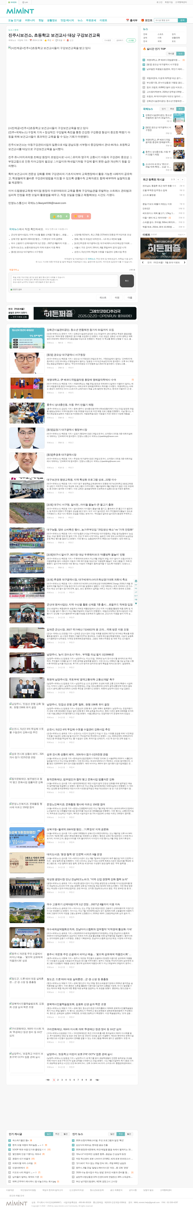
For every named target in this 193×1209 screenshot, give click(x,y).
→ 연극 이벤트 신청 (18, 317)
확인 (127, 281)
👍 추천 (48, 40)
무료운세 (91, 20)
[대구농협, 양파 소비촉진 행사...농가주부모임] (27, 538)
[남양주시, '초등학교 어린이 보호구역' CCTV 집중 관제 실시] (27, 1062)
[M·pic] (25, 2)
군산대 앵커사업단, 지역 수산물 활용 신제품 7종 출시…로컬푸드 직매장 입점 (40, 234)
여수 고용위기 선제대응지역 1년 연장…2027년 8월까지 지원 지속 (40, 243)
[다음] (184, 262)
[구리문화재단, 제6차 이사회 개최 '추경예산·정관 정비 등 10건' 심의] (27, 1037)
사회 (159, 38)
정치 (174, 34)
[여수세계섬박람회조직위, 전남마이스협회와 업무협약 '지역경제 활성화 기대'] (27, 937)
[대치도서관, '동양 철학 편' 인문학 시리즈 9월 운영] (27, 862)
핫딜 (41, 20)
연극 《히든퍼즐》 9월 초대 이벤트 (163, 262)
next (136, 596)
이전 (117, 297)
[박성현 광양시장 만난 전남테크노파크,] (27, 887)
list (136, 592)
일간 (49, 1134)
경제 (145, 38)
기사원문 (107, 40)
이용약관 (10, 1190)
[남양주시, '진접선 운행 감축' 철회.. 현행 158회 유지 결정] (27, 712)
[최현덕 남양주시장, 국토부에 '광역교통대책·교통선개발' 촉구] (27, 687)
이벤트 (103, 20)
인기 (164, 109)
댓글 (136, 600)
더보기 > (181, 235)
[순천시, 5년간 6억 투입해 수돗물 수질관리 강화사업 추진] (27, 737)
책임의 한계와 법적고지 (52, 1190)
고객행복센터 (166, 1190)
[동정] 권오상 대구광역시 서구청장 (27, 252)
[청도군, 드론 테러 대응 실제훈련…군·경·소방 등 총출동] (27, 987)
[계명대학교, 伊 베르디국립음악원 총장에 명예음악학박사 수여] (27, 388)
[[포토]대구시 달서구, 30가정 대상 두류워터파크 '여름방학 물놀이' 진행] (27, 563)
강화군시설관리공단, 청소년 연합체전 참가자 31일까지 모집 (159, 118)
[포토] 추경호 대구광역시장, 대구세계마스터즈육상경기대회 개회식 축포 (103, 243)
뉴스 (80, 20)
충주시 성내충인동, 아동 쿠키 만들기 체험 (158, 153)
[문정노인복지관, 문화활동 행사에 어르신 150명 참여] (27, 812)
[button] (158, 2)
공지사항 (133, 1190)
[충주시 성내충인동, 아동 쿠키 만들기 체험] (27, 413)
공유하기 (119, 40)
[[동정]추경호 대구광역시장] (27, 463)
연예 (145, 34)
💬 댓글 (60, 40)
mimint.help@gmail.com (149, 1202)
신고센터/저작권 (76, 1190)
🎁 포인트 (146, 20)
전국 (145, 41)
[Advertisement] (154, 11)
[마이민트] (12, 2)
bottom (136, 604)
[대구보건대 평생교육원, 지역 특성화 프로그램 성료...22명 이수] (27, 488)
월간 (66, 1134)
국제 (159, 41)
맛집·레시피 (67, 20)
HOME (136, 581)
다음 (130, 297)
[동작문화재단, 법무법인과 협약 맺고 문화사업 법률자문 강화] (27, 787)
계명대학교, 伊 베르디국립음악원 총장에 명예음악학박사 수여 (159, 142)
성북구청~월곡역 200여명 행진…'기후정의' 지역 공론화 (36, 239)
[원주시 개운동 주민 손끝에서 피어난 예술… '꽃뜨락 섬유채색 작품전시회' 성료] (27, 962)
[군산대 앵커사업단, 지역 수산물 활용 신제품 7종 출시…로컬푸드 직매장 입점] (27, 612)
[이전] (143, 262)
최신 (180, 109)
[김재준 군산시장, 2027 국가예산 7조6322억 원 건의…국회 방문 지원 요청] (27, 637)
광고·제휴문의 (116, 1190)
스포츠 (160, 34)
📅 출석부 (131, 20)
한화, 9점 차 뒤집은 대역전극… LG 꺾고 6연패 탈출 (98, 239)
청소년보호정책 (97, 1190)
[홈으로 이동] (20, 10)
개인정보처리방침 (28, 1190)
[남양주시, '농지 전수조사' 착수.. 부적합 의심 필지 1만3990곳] (27, 662)
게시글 (171, 53)
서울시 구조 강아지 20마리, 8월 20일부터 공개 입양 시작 (100, 247)
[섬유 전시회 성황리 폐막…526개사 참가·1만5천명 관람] (27, 762)
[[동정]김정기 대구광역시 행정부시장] (27, 438)
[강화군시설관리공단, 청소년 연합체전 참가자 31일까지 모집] (27, 338)
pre (136, 588)
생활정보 (52, 20)
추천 (172, 109)
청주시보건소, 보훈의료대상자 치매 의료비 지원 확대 (35, 247)
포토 (174, 41)
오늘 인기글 (14, 20)
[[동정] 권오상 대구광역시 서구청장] (27, 363)
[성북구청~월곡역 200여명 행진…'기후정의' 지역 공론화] (27, 837)
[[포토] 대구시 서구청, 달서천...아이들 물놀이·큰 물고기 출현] (27, 513)
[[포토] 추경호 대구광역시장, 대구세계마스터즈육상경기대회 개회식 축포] (27, 588)
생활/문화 (176, 38)
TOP (136, 585)
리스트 (103, 297)
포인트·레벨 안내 (16, 1196)
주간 (57, 1134)
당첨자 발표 (148, 1190)
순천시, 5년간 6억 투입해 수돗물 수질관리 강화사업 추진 (100, 252)
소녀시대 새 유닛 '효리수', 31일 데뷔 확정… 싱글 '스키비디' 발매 (158, 166)
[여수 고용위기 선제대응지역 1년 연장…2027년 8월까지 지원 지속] (27, 912)
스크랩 (131, 40)
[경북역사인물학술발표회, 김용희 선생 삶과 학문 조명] (27, 1012)
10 (91, 1080)
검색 (182, 20)
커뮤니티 (30, 20)
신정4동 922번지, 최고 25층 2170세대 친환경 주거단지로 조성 (102, 234)
